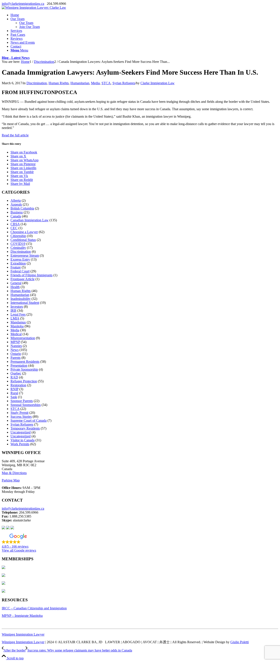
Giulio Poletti (239, 642)
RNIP (14, 389)
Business (16, 212)
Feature (15, 267)
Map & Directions (14, 473)
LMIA (14, 318)
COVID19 (17, 244)
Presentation (18, 365)
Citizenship (18, 236)
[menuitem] (144, 15)
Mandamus (18, 322)
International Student (24, 302)
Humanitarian (79, 83)
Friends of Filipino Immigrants (31, 275)
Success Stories (21, 416)
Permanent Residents (24, 361)
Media (95, 83)
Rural (14, 393)
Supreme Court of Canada (28, 420)
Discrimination (36, 83)
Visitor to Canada (22, 440)
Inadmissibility (20, 299)
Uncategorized (20, 432)
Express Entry (20, 259)
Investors (16, 306)
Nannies (16, 346)
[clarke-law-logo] (34, 7)
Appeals (16, 204)
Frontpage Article (22, 279)
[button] (140, 541)
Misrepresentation (22, 338)
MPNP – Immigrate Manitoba (22, 615)
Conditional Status (23, 240)
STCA (106, 83)
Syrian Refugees (123, 83)
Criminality (18, 247)
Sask (13, 397)
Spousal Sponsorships (25, 405)
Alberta (15, 200)
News (14, 350)
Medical (16, 334)
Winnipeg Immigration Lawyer (23, 634)
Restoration (18, 385)
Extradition (18, 263)
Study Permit (19, 412)
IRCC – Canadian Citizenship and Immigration (34, 608)
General (15, 283)
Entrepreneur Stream (24, 255)
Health (15, 287)
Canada (15, 216)
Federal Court (20, 271)
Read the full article (15, 135)
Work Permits (19, 444)
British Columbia (22, 208)
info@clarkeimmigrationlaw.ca (23, 3)
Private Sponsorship (24, 369)
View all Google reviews (19, 550)
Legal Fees (18, 314)
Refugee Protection (23, 381)
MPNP (15, 342)
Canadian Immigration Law (29, 220)
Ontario (15, 354)
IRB (13, 310)
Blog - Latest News (16, 58)
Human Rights (59, 83)
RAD (14, 377)
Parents (15, 357)
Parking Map (11, 480)
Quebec (15, 373)
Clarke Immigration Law (157, 83)
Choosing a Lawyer (24, 232)
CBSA (15, 224)
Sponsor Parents (21, 401)
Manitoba (17, 326)
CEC (14, 228)
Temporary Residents (25, 428)
